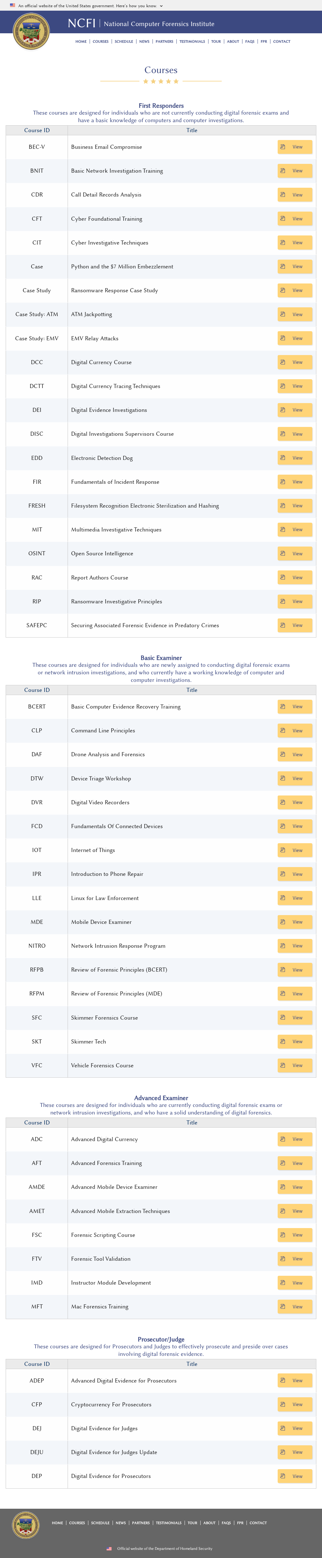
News (144, 42)
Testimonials (192, 42)
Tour (216, 42)
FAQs (249, 42)
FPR (264, 42)
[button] (161, 5)
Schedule (124, 42)
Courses (100, 42)
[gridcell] (37, 147)
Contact (281, 42)
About (233, 42)
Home (80, 42)
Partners (164, 42)
